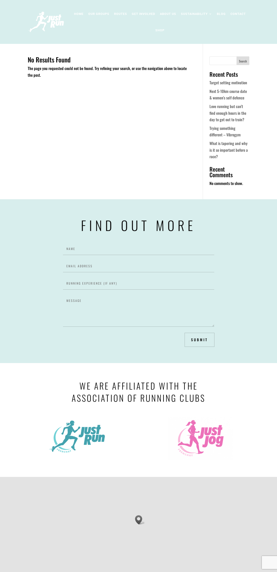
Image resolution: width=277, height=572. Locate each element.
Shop (159, 30)
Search (243, 61)
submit (199, 339)
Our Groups (98, 14)
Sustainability (194, 14)
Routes (120, 14)
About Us (168, 14)
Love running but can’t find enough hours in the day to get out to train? (227, 113)
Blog (221, 14)
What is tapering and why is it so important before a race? (228, 149)
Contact (238, 14)
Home (79, 14)
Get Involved (143, 14)
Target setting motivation (228, 82)
